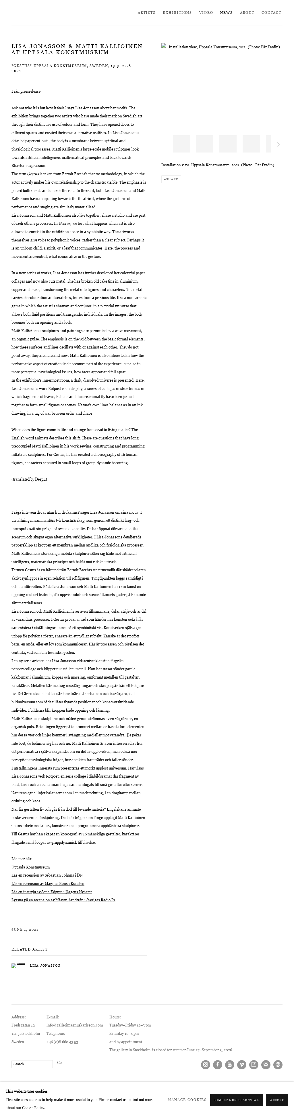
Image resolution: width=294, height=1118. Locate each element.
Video (206, 13)
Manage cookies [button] (187, 1100)
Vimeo (241, 1064)
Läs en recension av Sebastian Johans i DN (47, 875)
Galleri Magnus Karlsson (60, 13)
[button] (181, 144)
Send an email (278, 1064)
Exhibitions (177, 13)
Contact (271, 13)
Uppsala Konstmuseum (30, 867)
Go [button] (59, 1062)
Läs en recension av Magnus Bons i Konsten (47, 883)
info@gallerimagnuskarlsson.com (75, 1025)
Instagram (205, 1064)
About (247, 13)
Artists (147, 13)
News (226, 13)
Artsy (253, 1064)
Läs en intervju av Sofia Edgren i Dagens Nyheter (51, 892)
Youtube (229, 1064)
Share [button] (172, 179)
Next (278, 145)
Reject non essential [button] (236, 1100)
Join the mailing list (265, 1064)
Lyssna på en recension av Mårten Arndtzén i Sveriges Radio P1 (63, 900)
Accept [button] (277, 1100)
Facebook (217, 1064)
